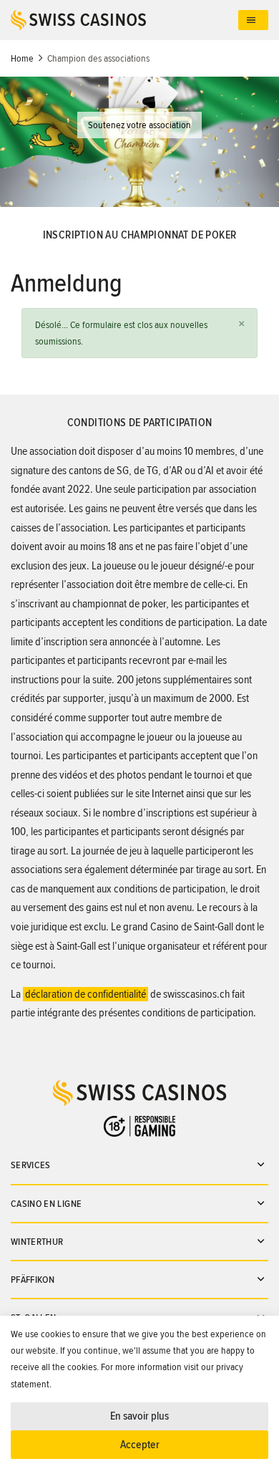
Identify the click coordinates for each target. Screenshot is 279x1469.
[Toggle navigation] (253, 20)
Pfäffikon (32, 1279)
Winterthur (37, 1242)
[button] (241, 324)
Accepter (140, 1444)
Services (31, 1165)
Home (22, 58)
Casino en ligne (46, 1204)
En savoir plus (139, 1416)
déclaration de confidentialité (85, 994)
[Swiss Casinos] (124, 20)
